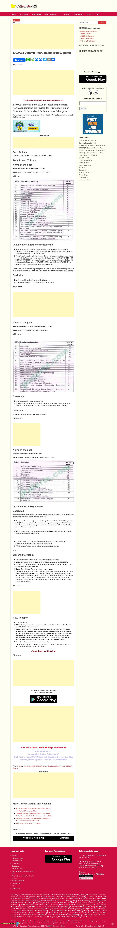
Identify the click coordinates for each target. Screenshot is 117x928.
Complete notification (43, 651)
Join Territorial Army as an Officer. (26, 811)
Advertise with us (17, 858)
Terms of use (16, 888)
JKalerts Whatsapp (18, 880)
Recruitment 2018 (29, 766)
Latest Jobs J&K (84, 180)
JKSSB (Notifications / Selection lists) (91, 148)
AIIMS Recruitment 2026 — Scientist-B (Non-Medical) (33, 818)
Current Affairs (78, 14)
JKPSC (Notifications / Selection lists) (91, 153)
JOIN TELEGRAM (29, 747)
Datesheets (82, 170)
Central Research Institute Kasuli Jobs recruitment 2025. (34, 816)
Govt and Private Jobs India (88, 140)
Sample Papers (84, 172)
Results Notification (85, 160)
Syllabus (82, 167)
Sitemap (14, 886)
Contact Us (15, 863)
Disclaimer (15, 866)
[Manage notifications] (112, 924)
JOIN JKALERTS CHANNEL (88, 868)
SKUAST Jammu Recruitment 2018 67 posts (50, 766)
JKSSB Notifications (87, 36)
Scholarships (83, 177)
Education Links (17, 868)
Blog (97, 14)
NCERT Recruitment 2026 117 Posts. (28, 821)
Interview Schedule (85, 165)
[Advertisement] (43, 36)
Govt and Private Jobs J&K (87, 143)
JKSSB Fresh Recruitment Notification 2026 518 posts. (33, 808)
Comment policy (17, 861)
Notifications (36, 14)
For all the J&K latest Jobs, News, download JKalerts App (43, 100)
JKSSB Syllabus (85, 33)
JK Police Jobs (84, 158)
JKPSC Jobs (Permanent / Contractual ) (92, 150)
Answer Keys (83, 175)
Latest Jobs (23, 14)
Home (14, 14)
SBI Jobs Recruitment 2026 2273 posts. (28, 823)
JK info (89, 14)
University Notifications (87, 41)
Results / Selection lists (52, 14)
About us (15, 855)
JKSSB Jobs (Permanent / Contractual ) (92, 145)
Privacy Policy (16, 883)
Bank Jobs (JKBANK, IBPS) (88, 155)
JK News (66, 14)
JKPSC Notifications (87, 38)
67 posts (19, 766)
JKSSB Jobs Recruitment (88, 31)
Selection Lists (84, 162)
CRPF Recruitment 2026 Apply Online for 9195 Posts (33, 813)
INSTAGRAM (45, 747)
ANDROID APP (59, 747)
